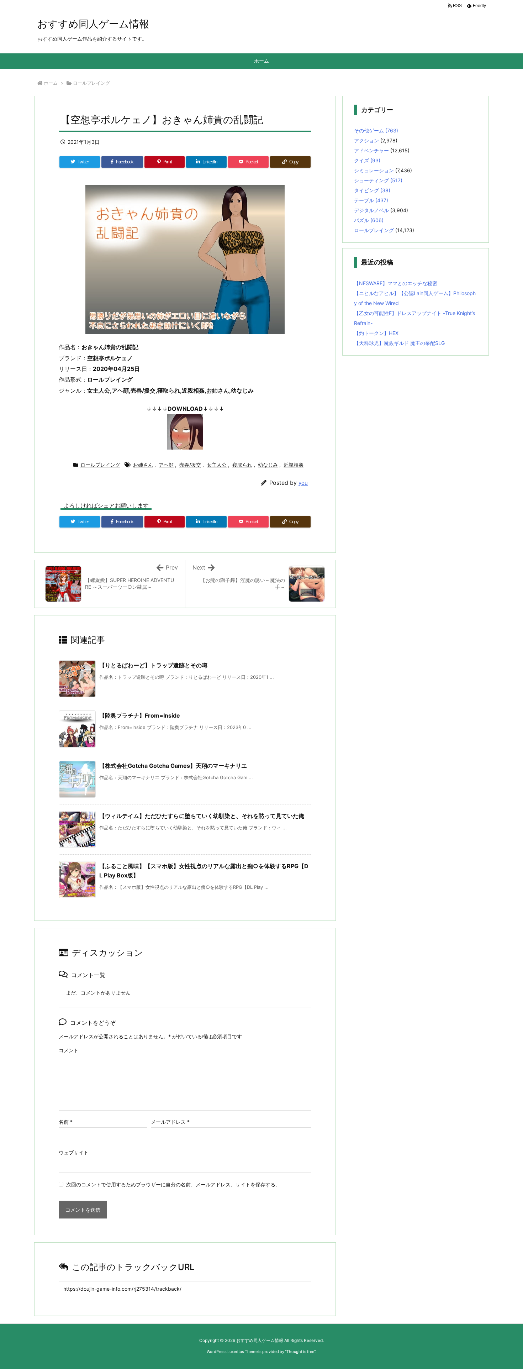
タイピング (372, 190)
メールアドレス (170, 1122)
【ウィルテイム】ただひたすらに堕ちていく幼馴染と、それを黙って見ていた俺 (201, 815)
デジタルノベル (371, 210)
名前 (66, 1122)
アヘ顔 (166, 465)
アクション (366, 140)
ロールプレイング (91, 83)
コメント (69, 1050)
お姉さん (143, 465)
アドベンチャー (371, 150)
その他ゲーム (376, 130)
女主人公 (217, 465)
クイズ (367, 160)
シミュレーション (374, 170)
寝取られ (242, 465)
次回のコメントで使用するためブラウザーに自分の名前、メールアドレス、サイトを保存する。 (173, 1184)
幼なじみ (268, 465)
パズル (369, 220)
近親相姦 (293, 465)
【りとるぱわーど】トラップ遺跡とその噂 (153, 665)
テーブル (371, 200)
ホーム (51, 83)
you (303, 482)
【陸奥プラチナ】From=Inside (139, 715)
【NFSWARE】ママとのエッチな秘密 (395, 283)
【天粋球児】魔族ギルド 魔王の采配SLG (399, 343)
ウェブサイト (74, 1152)
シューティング (378, 180)
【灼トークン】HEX (376, 333)
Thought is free (300, 1351)
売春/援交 (190, 465)
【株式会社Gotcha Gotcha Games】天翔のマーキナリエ (173, 765)
